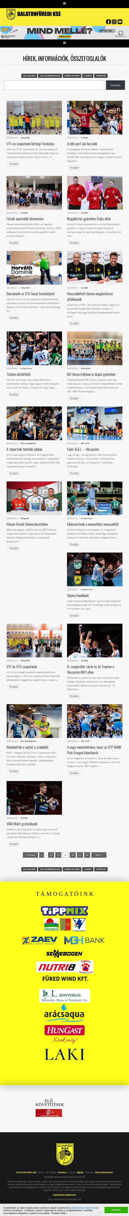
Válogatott (24, 518)
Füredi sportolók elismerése (25, 218)
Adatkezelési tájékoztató (84, 1208)
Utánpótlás (25, 137)
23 (51, 855)
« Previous (30, 855)
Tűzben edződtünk (18, 374)
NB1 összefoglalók (28, 443)
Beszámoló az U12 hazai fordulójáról (31, 293)
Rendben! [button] (116, 1210)
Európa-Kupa (26, 368)
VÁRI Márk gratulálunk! (22, 823)
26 (73, 855)
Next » (99, 855)
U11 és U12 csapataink (22, 666)
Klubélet (84, 137)
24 (58, 855)
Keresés (115, 85)
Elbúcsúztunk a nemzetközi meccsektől (93, 524)
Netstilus (62, 1172)
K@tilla (80, 1172)
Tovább (13, 164)
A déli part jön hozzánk (82, 143)
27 (80, 855)
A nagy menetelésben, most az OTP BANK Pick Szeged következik (94, 749)
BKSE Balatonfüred (104, 1172)
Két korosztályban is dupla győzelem (91, 374)
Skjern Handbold (78, 595)
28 (87, 855)
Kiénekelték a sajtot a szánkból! (27, 747)
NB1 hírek (85, 443)
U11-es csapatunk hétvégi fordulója (30, 143)
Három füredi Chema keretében (27, 524)
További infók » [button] (59, 1213)
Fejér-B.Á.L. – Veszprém (83, 449)
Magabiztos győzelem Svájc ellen (89, 218)
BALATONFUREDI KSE (26, 1172)
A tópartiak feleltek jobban (24, 449)
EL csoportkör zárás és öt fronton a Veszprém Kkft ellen (90, 669)
